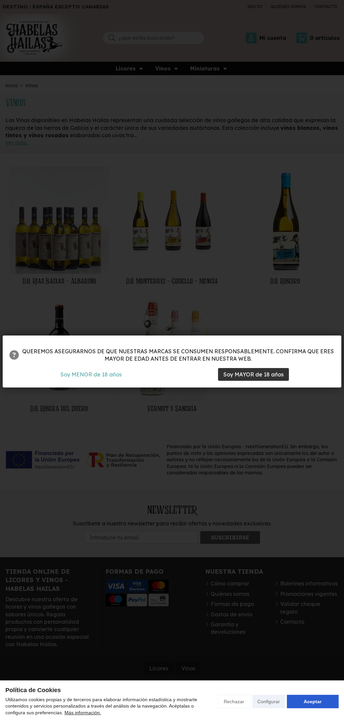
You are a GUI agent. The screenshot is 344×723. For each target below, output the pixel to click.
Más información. (82, 712)
